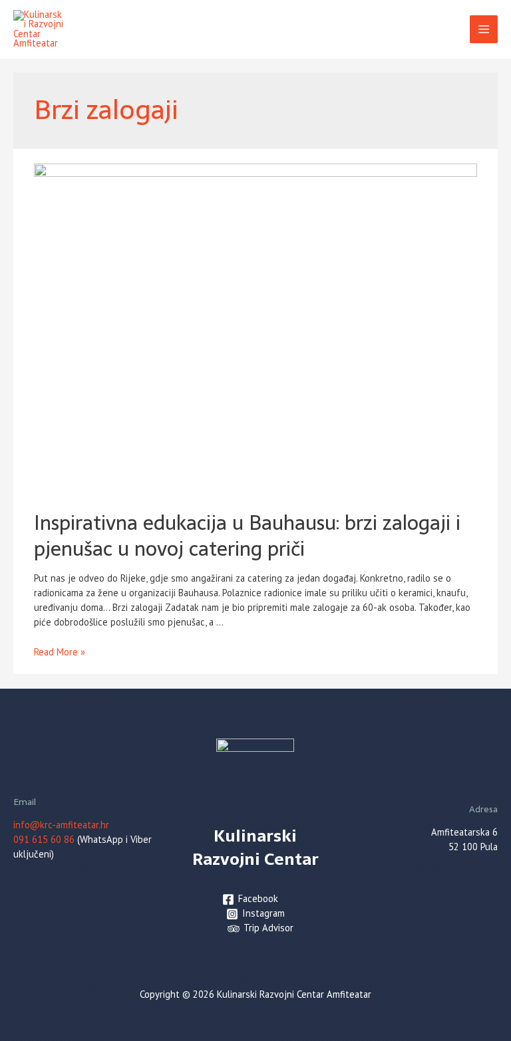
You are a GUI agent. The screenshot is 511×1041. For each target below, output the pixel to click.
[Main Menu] (484, 29)
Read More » (59, 651)
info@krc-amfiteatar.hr (61, 824)
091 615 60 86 (44, 839)
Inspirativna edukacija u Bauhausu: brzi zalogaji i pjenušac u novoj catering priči (247, 536)
